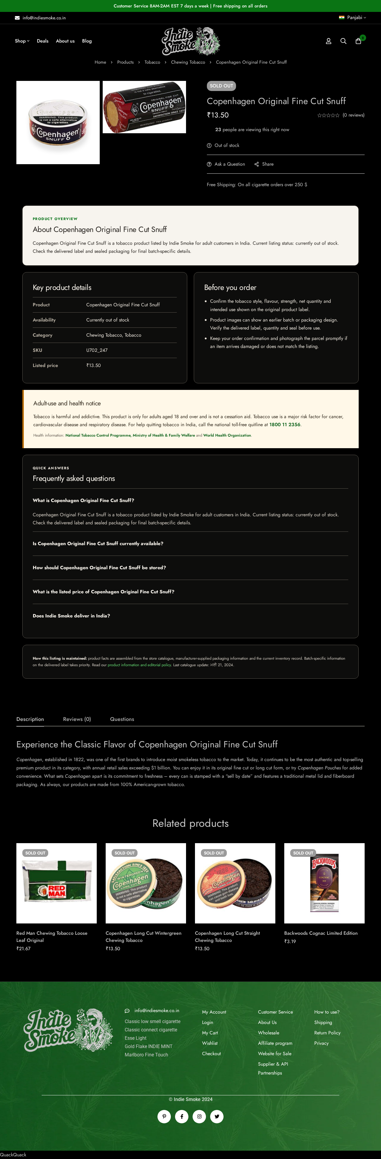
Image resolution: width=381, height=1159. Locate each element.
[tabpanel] (190, 763)
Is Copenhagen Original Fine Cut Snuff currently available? (98, 543)
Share (268, 164)
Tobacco (152, 62)
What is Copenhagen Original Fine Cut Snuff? (83, 500)
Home (100, 62)
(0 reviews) (354, 115)
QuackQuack (13, 1141)
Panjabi (354, 17)
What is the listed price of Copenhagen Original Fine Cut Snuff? (103, 591)
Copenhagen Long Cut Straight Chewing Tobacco (227, 937)
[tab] (30, 719)
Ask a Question (230, 164)
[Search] (343, 41)
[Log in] (328, 41)
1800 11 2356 (284, 424)
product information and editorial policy (139, 665)
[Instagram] (199, 1103)
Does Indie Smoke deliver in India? (71, 615)
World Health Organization (227, 435)
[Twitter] (217, 1103)
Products (125, 62)
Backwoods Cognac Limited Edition (321, 933)
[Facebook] (181, 1103)
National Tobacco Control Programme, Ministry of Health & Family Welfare (130, 435)
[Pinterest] (164, 1103)
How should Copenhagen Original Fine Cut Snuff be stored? (99, 567)
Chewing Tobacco (188, 62)
